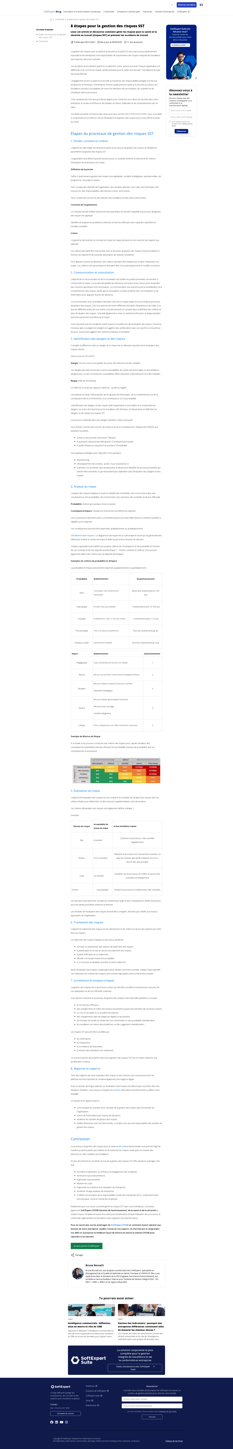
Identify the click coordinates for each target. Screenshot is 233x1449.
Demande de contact (65, 1413)
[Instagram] (66, 1422)
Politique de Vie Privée (174, 1441)
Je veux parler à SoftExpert (86, 1245)
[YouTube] (61, 1422)
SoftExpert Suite (93, 1395)
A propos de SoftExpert (96, 1391)
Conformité (59, 19)
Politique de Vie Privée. (182, 125)
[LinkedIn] (56, 1422)
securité (122, 1146)
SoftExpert (182, 11)
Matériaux (90, 1386)
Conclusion (43, 41)
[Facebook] (51, 1422)
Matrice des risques (84, 535)
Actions (116, 1090)
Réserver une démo (186, 5)
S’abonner (181, 131)
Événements (91, 1405)
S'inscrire (152, 1417)
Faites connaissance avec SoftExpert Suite (133, 1368)
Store (88, 1400)
